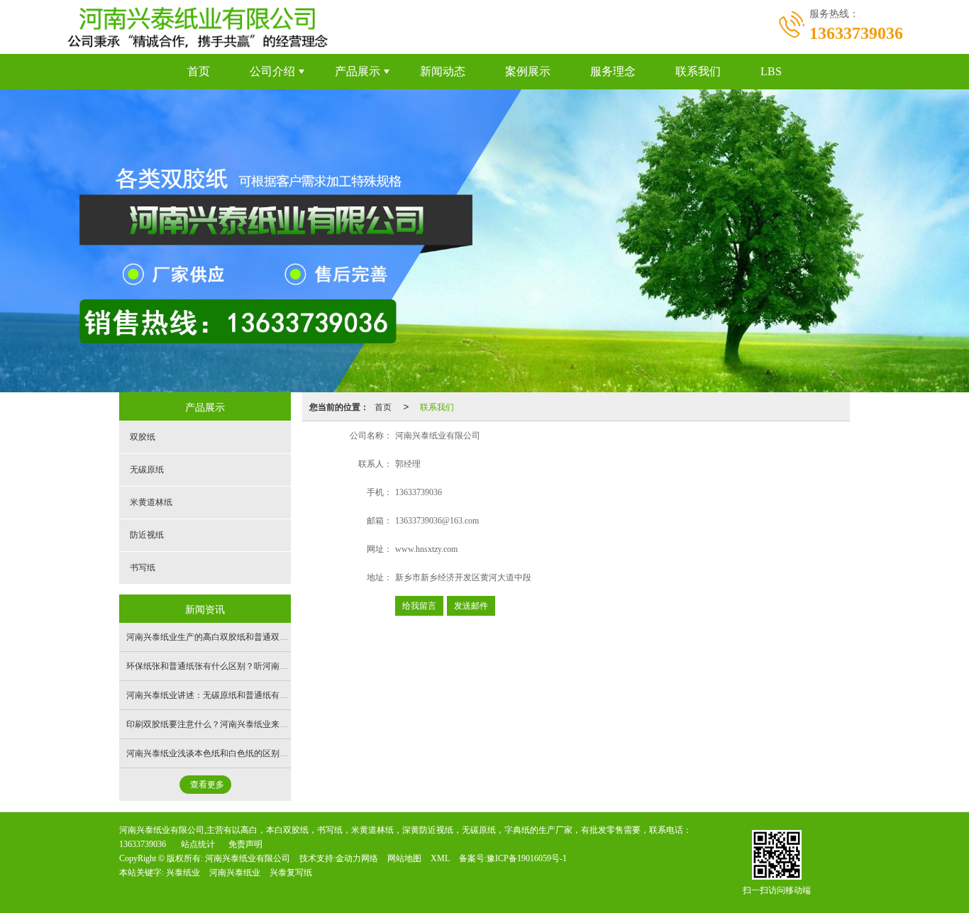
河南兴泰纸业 (234, 873)
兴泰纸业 (183, 873)
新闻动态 (442, 71)
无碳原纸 (147, 470)
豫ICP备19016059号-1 (527, 858)
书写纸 (142, 567)
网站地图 (404, 858)
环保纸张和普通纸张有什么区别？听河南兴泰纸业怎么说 (232, 666)
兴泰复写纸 (291, 873)
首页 (198, 71)
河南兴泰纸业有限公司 (247, 858)
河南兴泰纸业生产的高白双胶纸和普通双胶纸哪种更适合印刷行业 (249, 637)
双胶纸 (142, 437)
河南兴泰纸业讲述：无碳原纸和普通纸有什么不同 (220, 695)
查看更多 (207, 785)
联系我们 (698, 71)
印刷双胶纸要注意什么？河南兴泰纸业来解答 (211, 724)
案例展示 (527, 71)
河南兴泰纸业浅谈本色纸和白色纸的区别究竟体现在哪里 (232, 753)
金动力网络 (357, 858)
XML (440, 858)
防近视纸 (147, 535)
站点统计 (198, 844)
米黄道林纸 (151, 502)
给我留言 (419, 606)
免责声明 (245, 844)
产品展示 (357, 71)
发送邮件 (471, 606)
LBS (771, 71)
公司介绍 (272, 71)
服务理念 (613, 71)
